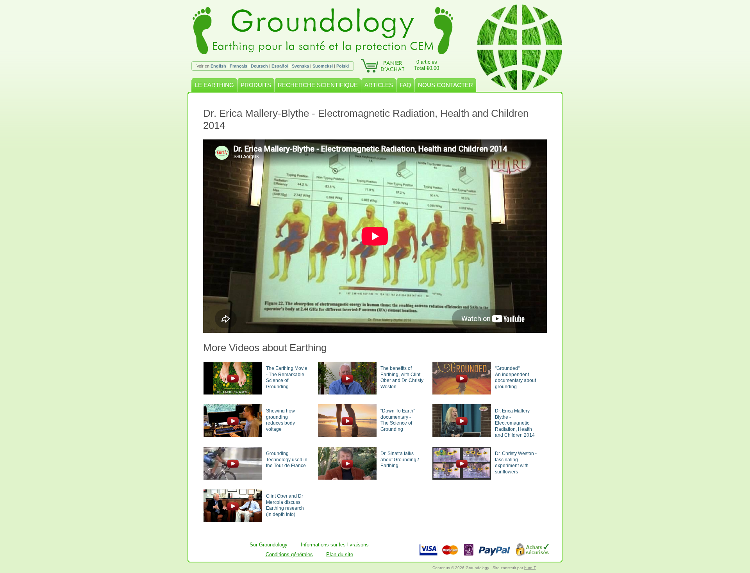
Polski (342, 66)
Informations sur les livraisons (335, 545)
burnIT (530, 568)
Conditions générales (289, 554)
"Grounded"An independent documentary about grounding (515, 377)
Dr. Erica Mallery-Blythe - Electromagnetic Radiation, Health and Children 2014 (515, 423)
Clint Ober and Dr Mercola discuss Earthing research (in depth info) (285, 505)
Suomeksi (322, 66)
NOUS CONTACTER (445, 85)
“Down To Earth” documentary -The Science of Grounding (397, 420)
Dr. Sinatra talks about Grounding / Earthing (399, 459)
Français (238, 66)
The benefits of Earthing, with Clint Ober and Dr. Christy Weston (401, 377)
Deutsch (259, 66)
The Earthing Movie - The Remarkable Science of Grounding (286, 377)
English (218, 66)
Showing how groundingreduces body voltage (280, 420)
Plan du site (339, 554)
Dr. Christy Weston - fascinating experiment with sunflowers (516, 463)
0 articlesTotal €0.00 (426, 65)
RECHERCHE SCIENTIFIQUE (318, 85)
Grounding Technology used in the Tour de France (286, 459)
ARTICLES (378, 85)
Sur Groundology (269, 545)
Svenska (300, 66)
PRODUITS (256, 85)
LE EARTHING (214, 85)
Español (279, 66)
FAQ (405, 85)
